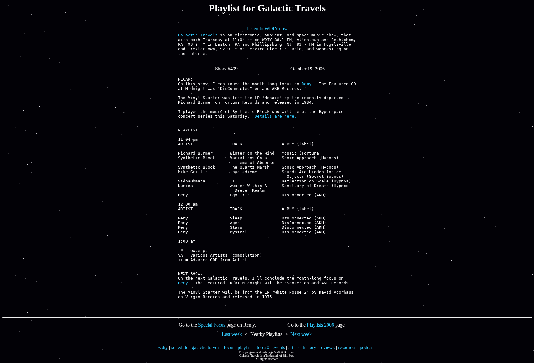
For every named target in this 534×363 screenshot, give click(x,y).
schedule (179, 347)
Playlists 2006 (320, 325)
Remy (307, 83)
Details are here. (276, 116)
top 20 (263, 347)
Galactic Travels (198, 35)
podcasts (368, 347)
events (279, 347)
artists (293, 347)
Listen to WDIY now (267, 28)
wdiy (163, 347)
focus (229, 347)
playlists (245, 347)
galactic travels (206, 347)
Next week (301, 334)
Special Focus (211, 325)
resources (347, 347)
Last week (232, 334)
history (309, 347)
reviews (327, 347)
